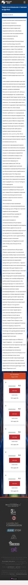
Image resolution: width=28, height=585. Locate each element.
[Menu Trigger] (24, 2)
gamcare (18, 567)
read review (14, 395)
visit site (14, 390)
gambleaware (11, 567)
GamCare (12, 574)
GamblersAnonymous (21, 574)
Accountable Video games (8, 561)
